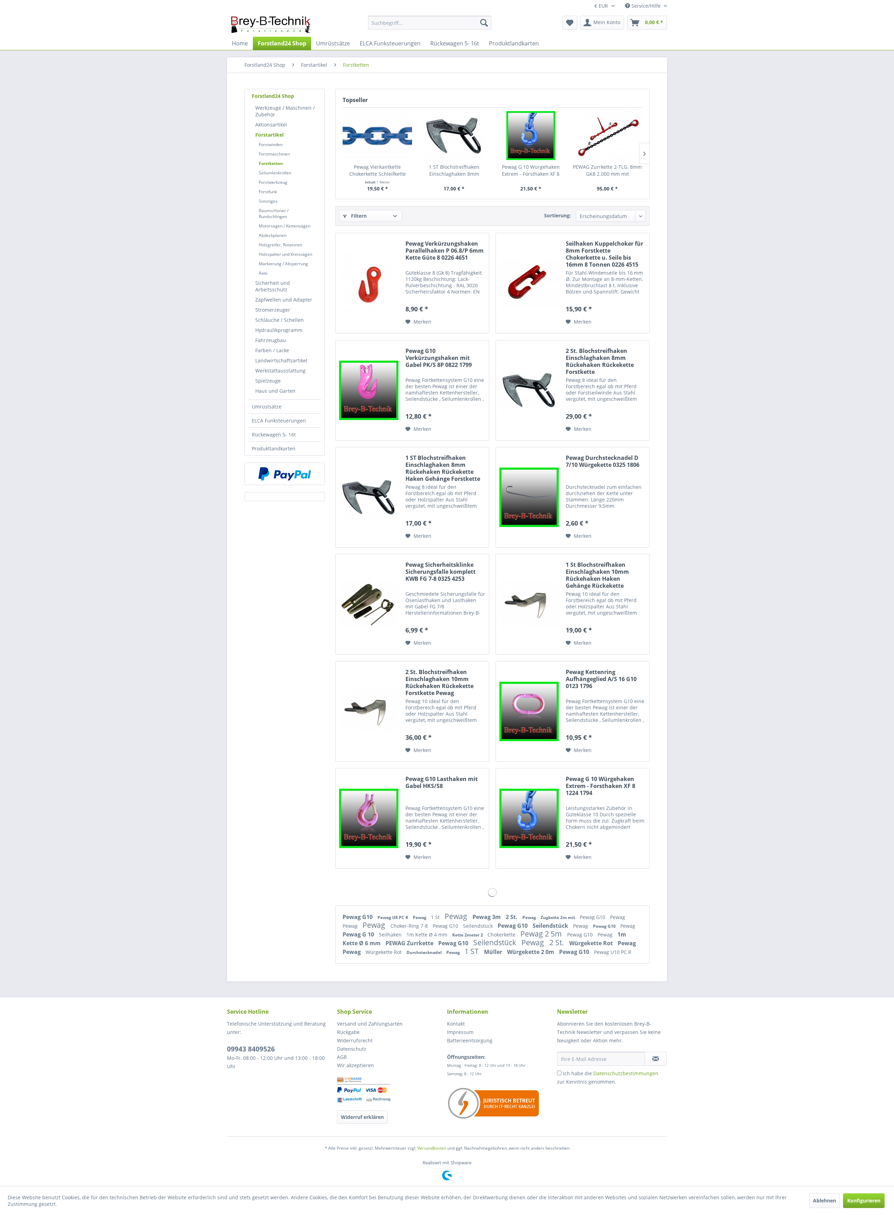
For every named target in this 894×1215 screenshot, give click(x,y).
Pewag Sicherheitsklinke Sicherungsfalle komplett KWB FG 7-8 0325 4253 (440, 572)
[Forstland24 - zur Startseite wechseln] (270, 24)
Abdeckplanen (272, 235)
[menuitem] (429, 23)
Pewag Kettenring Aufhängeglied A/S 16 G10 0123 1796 (601, 679)
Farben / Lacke (272, 350)
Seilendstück (478, 926)
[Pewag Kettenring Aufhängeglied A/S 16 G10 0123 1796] (529, 711)
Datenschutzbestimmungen (625, 1073)
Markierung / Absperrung (283, 264)
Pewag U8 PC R (393, 917)
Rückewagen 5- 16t (274, 434)
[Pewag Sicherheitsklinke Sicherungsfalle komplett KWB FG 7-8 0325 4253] (368, 604)
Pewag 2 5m (542, 934)
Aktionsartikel (271, 124)
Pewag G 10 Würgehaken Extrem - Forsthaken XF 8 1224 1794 (531, 171)
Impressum (460, 1032)
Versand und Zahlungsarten (370, 1023)
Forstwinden (271, 144)
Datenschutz (351, 1049)
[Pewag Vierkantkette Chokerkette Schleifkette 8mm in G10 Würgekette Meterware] (377, 135)
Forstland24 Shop (273, 96)
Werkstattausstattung (280, 370)
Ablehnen (824, 1200)
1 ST (472, 951)
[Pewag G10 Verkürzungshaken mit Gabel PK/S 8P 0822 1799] (368, 390)
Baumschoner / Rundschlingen (273, 213)
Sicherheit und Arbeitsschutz (272, 286)
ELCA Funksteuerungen (279, 420)
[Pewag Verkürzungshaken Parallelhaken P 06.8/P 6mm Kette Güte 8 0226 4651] (368, 283)
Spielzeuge (268, 380)
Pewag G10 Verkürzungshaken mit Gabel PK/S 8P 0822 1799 (438, 358)
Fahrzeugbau (270, 340)
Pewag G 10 (359, 934)
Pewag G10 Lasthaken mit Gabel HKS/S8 (441, 782)
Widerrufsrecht (355, 1040)
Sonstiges (268, 201)
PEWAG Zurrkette (410, 943)
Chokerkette (502, 934)
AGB (342, 1057)
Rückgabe (348, 1032)
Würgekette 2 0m (531, 952)
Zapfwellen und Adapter (283, 299)
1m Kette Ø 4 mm (427, 934)
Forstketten (271, 163)
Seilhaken (391, 934)
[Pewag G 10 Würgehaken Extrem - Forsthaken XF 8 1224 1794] (531, 135)
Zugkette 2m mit (558, 917)
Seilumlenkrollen (275, 173)
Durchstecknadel (424, 952)
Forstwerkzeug (273, 182)
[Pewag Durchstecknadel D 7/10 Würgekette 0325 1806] (529, 497)
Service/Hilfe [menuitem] (646, 5)
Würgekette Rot (591, 943)
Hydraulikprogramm (278, 330)
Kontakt (456, 1023)
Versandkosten (431, 1148)
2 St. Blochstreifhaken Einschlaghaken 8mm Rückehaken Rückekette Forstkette (600, 361)
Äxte (263, 273)
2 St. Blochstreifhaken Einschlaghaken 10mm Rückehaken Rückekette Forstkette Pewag (439, 682)
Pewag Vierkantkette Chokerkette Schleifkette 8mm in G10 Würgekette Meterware (377, 171)
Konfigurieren (863, 1200)
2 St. (512, 917)
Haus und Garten (275, 391)
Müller (494, 952)
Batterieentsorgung (469, 1040)
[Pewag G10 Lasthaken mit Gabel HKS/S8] (368, 818)
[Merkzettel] (569, 23)
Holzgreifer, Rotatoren (280, 245)
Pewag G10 (358, 917)
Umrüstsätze (266, 406)
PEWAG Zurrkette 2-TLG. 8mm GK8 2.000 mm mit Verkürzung (607, 171)
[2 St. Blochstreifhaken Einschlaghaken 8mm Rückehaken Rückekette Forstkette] (529, 390)
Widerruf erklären (362, 1117)
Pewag (420, 917)
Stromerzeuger (272, 309)
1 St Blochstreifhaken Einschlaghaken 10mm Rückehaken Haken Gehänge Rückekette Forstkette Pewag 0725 (597, 575)
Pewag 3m (487, 917)
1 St (436, 917)
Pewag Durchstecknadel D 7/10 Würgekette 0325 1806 (602, 461)
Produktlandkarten (273, 448)
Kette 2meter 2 (468, 935)
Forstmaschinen (274, 154)
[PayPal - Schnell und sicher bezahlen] (284, 473)
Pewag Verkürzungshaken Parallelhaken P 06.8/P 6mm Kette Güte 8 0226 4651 (444, 250)
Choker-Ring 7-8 (409, 926)
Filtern (358, 215)
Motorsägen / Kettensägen (284, 226)
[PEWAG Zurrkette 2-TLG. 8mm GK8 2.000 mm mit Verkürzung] (608, 135)
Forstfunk (268, 192)
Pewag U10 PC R (612, 952)
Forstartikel (269, 134)
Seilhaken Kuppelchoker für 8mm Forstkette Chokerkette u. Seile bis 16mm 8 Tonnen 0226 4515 (604, 254)
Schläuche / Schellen (279, 320)
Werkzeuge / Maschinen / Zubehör (285, 111)
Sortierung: (557, 215)
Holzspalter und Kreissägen (285, 254)
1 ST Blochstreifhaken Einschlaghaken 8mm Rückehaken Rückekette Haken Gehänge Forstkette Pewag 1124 (454, 171)
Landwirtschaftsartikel (281, 360)
